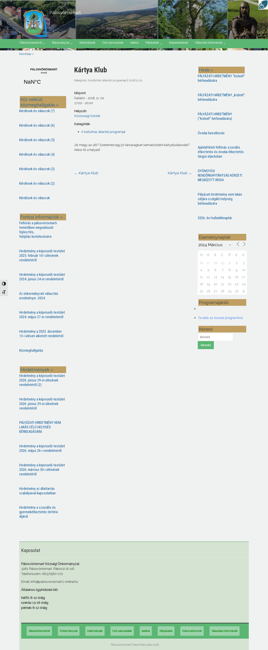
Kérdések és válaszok (34, 198)
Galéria (134, 42)
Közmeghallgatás (31, 350)
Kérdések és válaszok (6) (37, 125)
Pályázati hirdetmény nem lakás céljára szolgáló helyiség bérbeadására (220, 198)
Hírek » (206, 70)
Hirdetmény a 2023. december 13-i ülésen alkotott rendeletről (41, 333)
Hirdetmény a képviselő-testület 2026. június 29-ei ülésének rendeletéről (42, 403)
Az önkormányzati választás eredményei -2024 (38, 295)
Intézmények (87, 42)
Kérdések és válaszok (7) (37, 111)
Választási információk (208, 42)
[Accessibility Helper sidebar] (263, 4)
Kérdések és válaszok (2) (37, 183)
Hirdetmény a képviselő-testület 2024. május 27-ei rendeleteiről (42, 314)
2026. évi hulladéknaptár (215, 218)
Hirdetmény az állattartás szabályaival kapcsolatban (37, 491)
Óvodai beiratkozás (211, 133)
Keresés (206, 345)
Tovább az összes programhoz (220, 318)
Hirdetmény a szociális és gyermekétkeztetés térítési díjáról (38, 511)
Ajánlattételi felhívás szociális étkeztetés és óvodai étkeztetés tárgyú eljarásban (221, 151)
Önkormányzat (60, 42)
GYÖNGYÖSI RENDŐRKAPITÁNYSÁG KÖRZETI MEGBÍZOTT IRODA (220, 175)
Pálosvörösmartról (30, 42)
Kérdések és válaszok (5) (37, 140)
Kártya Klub (86, 173)
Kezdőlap (25, 53)
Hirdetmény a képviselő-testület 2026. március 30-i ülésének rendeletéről (42, 469)
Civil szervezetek (112, 42)
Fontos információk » (41, 217)
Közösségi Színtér (87, 116)
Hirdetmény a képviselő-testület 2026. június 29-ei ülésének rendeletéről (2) (42, 380)
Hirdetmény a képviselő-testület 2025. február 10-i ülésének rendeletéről (42, 255)
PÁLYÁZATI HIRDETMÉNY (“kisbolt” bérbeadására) (215, 116)
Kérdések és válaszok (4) (37, 154)
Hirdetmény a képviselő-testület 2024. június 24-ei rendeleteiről (42, 276)
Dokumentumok (178, 42)
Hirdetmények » (36, 369)
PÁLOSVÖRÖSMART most (43, 79)
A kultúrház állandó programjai (107, 80)
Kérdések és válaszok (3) (37, 169)
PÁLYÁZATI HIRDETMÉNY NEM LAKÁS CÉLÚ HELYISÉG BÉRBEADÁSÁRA (40, 427)
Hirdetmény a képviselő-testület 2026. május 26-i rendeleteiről (42, 448)
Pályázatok (152, 42)
